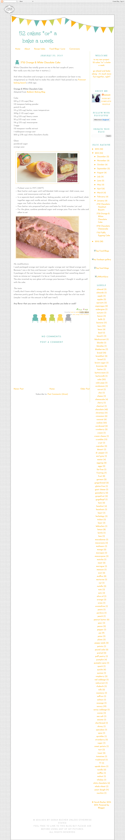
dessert (100, 450)
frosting (100, 473)
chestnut (100, 406)
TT (100, 763)
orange (78, 314)
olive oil (100, 596)
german (100, 480)
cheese (100, 396)
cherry (100, 403)
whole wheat (100, 787)
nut (100, 583)
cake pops (100, 383)
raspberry (100, 676)
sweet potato (100, 746)
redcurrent (100, 683)
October (101, 165)
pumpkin (100, 660)
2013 (97, 153)
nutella (100, 586)
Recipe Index (39, 49)
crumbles (100, 440)
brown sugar (100, 363)
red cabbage (100, 680)
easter (100, 460)
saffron (100, 696)
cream (100, 433)
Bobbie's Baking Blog (36, 92)
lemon (100, 530)
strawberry (100, 740)
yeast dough (99, 790)
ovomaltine (100, 606)
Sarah (72, 312)
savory (100, 706)
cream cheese (100, 436)
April (99, 189)
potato (100, 646)
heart (100, 513)
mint (100, 573)
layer (100, 523)
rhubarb (100, 686)
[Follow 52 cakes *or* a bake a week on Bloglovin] (101, 121)
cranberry (100, 430)
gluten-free (100, 486)
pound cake (100, 650)
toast (100, 753)
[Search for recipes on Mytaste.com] (101, 268)
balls (100, 319)
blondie (100, 343)
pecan (100, 626)
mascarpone (100, 556)
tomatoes (100, 756)
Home (17, 49)
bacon (100, 316)
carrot (100, 390)
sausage (100, 703)
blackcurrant (100, 339)
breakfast (100, 356)
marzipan (100, 553)
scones (100, 713)
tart (100, 750)
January (101, 201)
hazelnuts (100, 510)
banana (99, 323)
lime (100, 536)
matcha (100, 560)
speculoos (100, 730)
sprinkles (100, 736)
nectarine (100, 580)
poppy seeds (100, 643)
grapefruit (100, 496)
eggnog (100, 463)
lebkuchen (100, 526)
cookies (99, 423)
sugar (100, 743)
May (99, 185)
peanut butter (100, 620)
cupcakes (100, 446)
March (100, 193)
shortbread (100, 723)
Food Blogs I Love (57, 49)
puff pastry (100, 656)
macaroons (100, 543)
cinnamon (100, 416)
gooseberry (100, 493)
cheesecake (100, 399)
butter (100, 369)
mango (100, 550)
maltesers (100, 546)
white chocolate (84, 314)
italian (100, 520)
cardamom (100, 386)
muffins (100, 576)
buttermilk (100, 376)
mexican (100, 570)
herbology (100, 516)
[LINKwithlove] (101, 277)
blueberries (100, 349)
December (102, 157)
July (99, 177)
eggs (100, 466)
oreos (100, 603)
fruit (100, 476)
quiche (100, 670)
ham (100, 503)
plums (100, 640)
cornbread (99, 426)
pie (100, 633)
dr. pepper (100, 453)
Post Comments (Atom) (58, 394)
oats (100, 593)
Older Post (85, 389)
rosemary (100, 693)
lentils (100, 533)
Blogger (101, 808)
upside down (100, 766)
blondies (100, 346)
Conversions (74, 49)
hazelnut (100, 506)
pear (100, 623)
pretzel (100, 653)
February (101, 197)
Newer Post (19, 389)
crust (100, 443)
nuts (100, 590)
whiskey (100, 780)
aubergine (100, 309)
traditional (100, 760)
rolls (100, 690)
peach (100, 616)
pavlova (100, 613)
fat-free (100, 470)
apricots (100, 303)
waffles (100, 773)
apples (100, 299)
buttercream (100, 373)
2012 (97, 242)
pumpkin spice (100, 663)
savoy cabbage (100, 710)
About (27, 49)
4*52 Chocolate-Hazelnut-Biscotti (103, 207)
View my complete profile (106, 101)
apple (100, 296)
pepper (100, 630)
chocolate (99, 410)
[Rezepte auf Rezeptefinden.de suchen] (101, 251)
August (100, 173)
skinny (100, 726)
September (102, 169)
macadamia (100, 540)
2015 (97, 149)
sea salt (100, 716)
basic (100, 330)
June (99, 181)
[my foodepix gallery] (101, 260)
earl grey (100, 456)
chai (100, 393)
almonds (100, 293)
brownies (100, 366)
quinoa (100, 673)
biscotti (100, 336)
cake (74, 314)
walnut (100, 776)
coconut (100, 420)
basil (100, 333)
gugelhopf (100, 500)
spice (100, 733)
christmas (100, 413)
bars (99, 326)
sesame (100, 720)
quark (100, 666)
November (102, 161)
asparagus (100, 306)
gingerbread (100, 483)
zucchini (100, 793)
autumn (100, 313)
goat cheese (100, 490)
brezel (100, 360)
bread (99, 353)
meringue (100, 566)
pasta (100, 610)
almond (100, 289)
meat (100, 563)
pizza (100, 636)
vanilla (100, 770)
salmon (100, 700)
